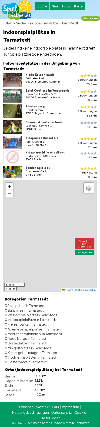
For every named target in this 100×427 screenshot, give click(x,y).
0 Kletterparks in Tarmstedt (26, 362)
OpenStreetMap (87, 290)
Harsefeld (13, 390)
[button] (9, 186)
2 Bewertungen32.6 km (87, 113)
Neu (55, 6)
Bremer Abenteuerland (44, 122)
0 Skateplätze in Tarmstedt (26, 343)
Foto (66, 6)
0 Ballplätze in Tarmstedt (24, 310)
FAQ (55, 407)
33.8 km (92, 126)
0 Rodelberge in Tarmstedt (26, 338)
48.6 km (92, 157)
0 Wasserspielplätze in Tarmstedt (31, 315)
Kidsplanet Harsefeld (42, 138)
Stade (10, 395)
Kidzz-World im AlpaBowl (45, 152)
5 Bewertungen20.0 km (87, 82)
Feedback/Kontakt (34, 407)
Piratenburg (35, 106)
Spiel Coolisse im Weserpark (47, 90)
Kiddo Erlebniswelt (40, 75)
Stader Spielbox (38, 168)
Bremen (11, 376)
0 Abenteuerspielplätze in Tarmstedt (34, 329)
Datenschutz (61, 412)
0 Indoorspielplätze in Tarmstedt (30, 319)
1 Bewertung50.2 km (89, 174)
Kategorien (84, 252)
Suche (42, 6)
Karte (78, 6)
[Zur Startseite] (17, 10)
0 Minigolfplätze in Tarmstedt (28, 348)
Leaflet (69, 290)
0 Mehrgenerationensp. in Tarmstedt (33, 334)
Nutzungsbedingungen (30, 412)
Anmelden (90, 18)
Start (9, 23)
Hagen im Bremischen (22, 381)
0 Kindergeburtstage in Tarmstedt (32, 352)
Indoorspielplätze (44, 23)
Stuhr (9, 385)
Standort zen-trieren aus (84, 243)
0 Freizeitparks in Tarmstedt (27, 324)
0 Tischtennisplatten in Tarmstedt (31, 357)
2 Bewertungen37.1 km (87, 145)
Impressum (70, 407)
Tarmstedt (69, 23)
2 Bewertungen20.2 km (87, 97)
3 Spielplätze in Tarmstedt (25, 306)
